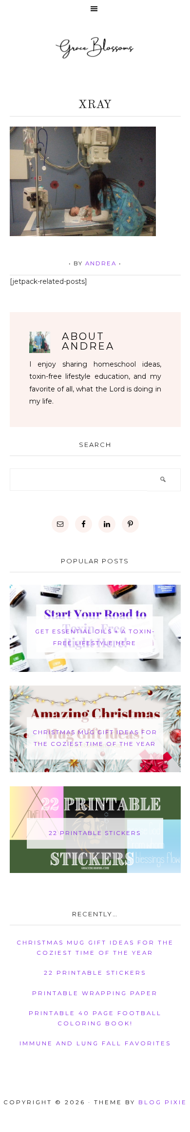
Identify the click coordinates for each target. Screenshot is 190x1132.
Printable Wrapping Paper (95, 993)
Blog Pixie (162, 1102)
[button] (95, 9)
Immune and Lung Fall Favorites (95, 1043)
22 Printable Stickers (95, 833)
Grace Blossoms (95, 47)
